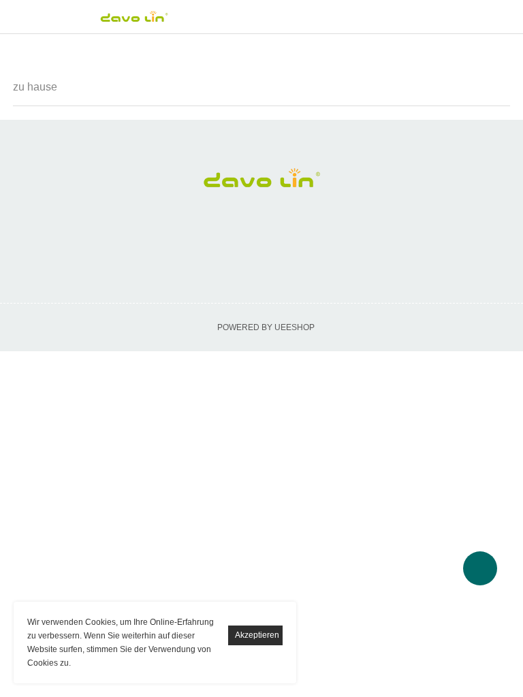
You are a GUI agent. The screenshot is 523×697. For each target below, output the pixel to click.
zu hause (35, 87)
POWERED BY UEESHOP (266, 327)
